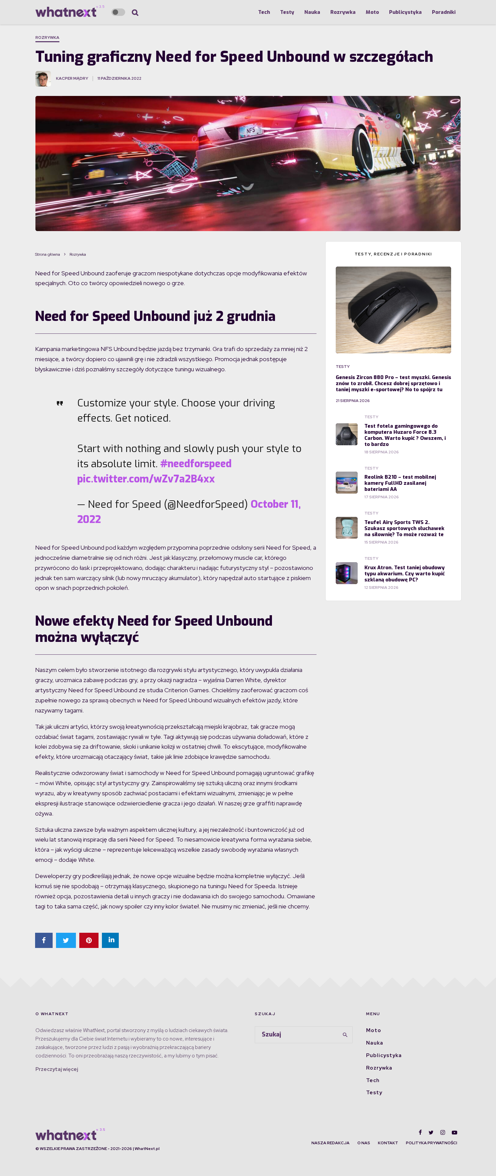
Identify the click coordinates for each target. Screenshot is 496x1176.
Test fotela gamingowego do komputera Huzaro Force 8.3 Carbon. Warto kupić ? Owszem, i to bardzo (405, 435)
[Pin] (89, 940)
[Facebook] (420, 1132)
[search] (345, 1035)
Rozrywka (343, 12)
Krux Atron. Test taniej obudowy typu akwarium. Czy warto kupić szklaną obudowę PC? (404, 574)
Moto (372, 12)
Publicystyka (405, 12)
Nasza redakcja (330, 1143)
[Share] (44, 940)
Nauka (312, 12)
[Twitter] (431, 1132)
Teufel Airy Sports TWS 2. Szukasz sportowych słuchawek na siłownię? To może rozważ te (404, 528)
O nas (363, 1143)
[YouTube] (454, 1132)
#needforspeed (195, 464)
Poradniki (444, 12)
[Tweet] (66, 940)
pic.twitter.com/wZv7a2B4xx (146, 479)
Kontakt (388, 1143)
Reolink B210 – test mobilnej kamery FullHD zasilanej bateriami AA (400, 483)
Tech (264, 12)
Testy (287, 12)
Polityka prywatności (431, 1143)
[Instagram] (442, 1132)
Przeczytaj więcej (56, 1069)
